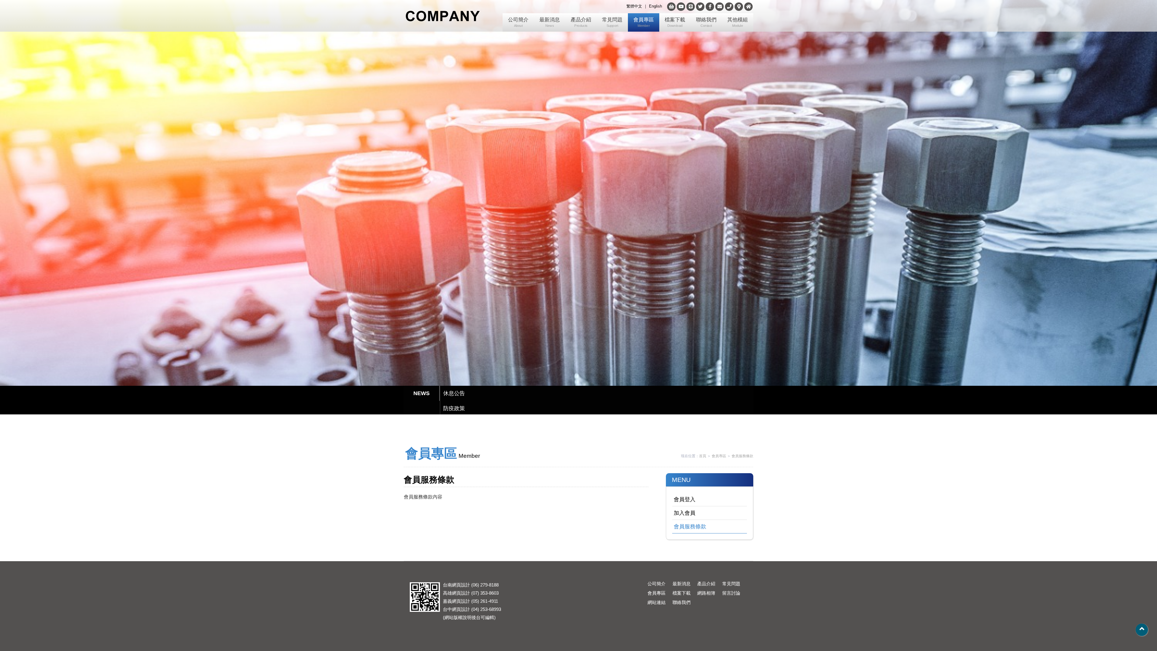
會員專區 (643, 22)
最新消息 (549, 22)
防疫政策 (454, 408)
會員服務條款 (742, 456)
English (655, 6)
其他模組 (737, 22)
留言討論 (731, 593)
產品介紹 (581, 22)
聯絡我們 (706, 22)
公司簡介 (518, 22)
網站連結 (656, 602)
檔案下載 (675, 22)
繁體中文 (634, 6)
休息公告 (454, 393)
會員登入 (684, 499)
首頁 (702, 456)
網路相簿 (706, 593)
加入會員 (684, 513)
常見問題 (612, 22)
